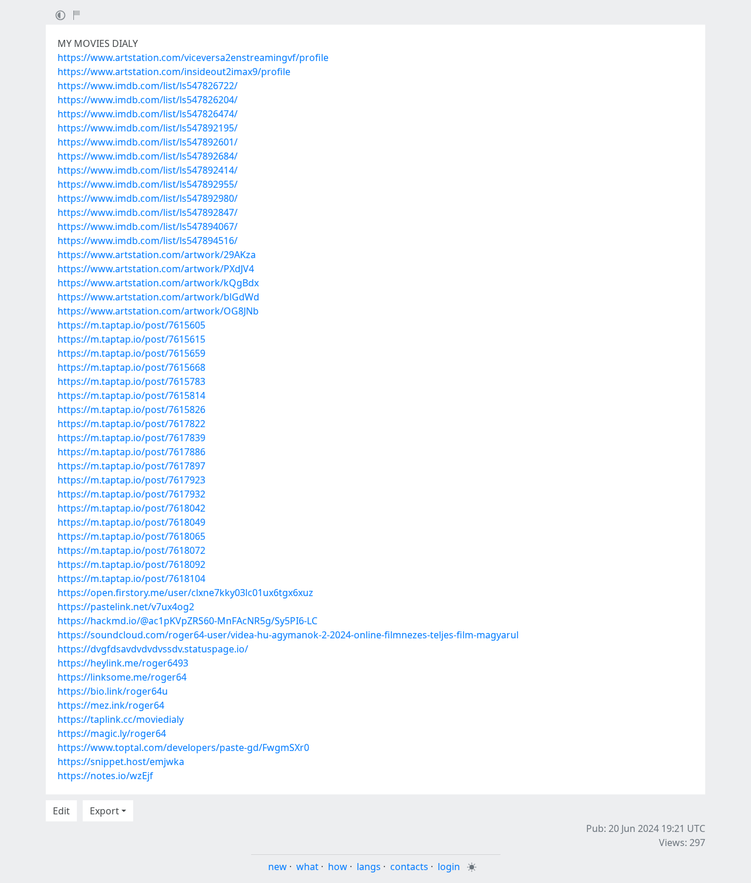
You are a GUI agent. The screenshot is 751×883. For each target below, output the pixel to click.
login (449, 866)
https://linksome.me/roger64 (122, 677)
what (307, 866)
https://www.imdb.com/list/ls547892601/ (147, 142)
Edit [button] (61, 810)
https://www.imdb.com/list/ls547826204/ (147, 99)
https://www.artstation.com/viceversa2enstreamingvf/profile (193, 57)
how (337, 866)
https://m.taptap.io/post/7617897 (131, 465)
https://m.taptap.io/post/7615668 (131, 367)
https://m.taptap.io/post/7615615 (131, 339)
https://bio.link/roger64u (112, 691)
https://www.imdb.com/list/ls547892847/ (147, 212)
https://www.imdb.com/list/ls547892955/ (147, 184)
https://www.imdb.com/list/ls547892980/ (147, 198)
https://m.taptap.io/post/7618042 (131, 508)
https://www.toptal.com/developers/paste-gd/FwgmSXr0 (183, 747)
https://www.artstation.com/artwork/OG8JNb (158, 311)
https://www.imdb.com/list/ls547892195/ (147, 127)
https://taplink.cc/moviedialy (120, 719)
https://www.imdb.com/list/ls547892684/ (147, 156)
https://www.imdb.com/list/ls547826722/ (147, 85)
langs (369, 866)
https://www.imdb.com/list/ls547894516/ (147, 240)
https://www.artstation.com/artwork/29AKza (156, 254)
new (277, 866)
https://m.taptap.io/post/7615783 (131, 381)
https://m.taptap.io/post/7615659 (131, 353)
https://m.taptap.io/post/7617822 (131, 423)
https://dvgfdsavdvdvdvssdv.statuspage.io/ (152, 648)
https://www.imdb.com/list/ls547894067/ (147, 226)
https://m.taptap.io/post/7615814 (131, 395)
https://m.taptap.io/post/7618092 (131, 564)
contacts (409, 866)
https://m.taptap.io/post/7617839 (131, 437)
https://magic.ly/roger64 (111, 733)
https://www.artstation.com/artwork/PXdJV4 (155, 268)
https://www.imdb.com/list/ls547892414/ (147, 170)
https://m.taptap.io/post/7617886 (131, 451)
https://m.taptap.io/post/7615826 (131, 409)
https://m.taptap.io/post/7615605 (131, 325)
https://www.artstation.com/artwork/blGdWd (158, 296)
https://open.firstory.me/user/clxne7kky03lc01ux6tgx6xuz (185, 592)
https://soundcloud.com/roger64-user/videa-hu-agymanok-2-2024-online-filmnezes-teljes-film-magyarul (288, 634)
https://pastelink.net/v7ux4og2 (125, 606)
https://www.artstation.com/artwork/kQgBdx (158, 282)
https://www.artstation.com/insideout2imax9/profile (173, 71)
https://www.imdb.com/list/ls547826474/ (147, 113)
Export (104, 810)
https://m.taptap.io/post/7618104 (131, 578)
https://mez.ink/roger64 (110, 705)
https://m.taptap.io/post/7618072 (131, 550)
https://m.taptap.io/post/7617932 (131, 494)
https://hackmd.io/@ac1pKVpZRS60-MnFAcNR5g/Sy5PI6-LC (187, 620)
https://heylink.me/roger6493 (122, 663)
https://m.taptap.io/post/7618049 (131, 522)
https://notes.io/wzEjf (105, 775)
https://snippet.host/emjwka (120, 761)
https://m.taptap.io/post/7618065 (131, 536)
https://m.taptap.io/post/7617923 (131, 479)
